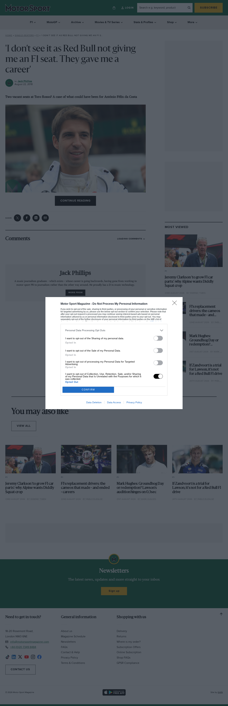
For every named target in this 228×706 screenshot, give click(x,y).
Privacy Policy (134, 402)
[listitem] (114, 330)
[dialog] (114, 353)
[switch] (158, 338)
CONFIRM (88, 389)
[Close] (175, 304)
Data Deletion (94, 402)
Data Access (114, 402)
